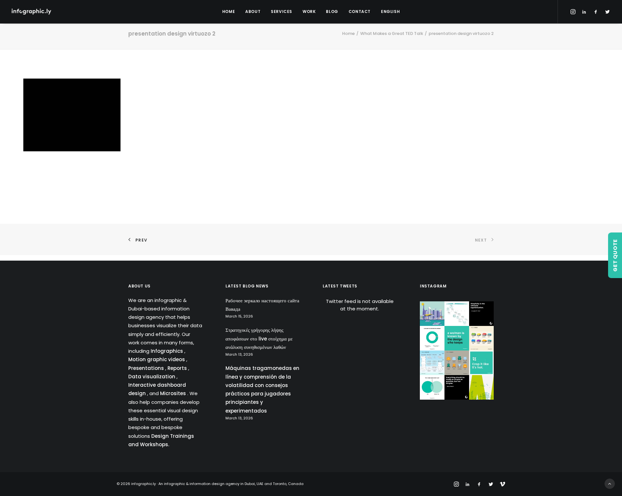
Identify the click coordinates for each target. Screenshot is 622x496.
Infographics (167, 351)
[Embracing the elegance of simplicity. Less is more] (481, 313)
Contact (360, 11)
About (252, 11)
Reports (177, 368)
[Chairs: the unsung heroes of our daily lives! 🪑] (456, 362)
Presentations (146, 368)
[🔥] (481, 362)
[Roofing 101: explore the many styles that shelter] (481, 338)
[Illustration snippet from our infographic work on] (432, 313)
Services (281, 11)
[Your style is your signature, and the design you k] (456, 338)
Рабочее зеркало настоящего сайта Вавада (262, 304)
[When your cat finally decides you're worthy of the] (432, 338)
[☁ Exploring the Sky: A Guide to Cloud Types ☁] (432, 362)
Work (309, 11)
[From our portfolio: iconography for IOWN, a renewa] (481, 387)
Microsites (173, 393)
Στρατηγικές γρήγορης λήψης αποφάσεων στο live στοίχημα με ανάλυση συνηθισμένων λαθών (259, 338)
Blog (332, 11)
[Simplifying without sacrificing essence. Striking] (456, 387)
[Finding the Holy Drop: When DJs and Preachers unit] (432, 387)
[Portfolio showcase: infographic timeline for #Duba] (456, 313)
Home (228, 11)
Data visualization (152, 376)
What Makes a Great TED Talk (391, 33)
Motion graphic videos (157, 359)
